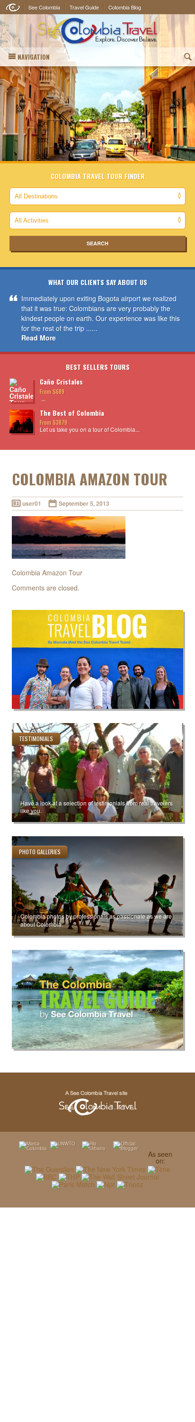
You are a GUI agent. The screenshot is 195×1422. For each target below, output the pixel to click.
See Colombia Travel (97, 1103)
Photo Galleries (40, 852)
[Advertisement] (97, 1314)
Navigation (34, 57)
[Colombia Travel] (97, 31)
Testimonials (36, 738)
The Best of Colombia (72, 413)
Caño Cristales (61, 381)
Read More (38, 337)
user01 (31, 503)
